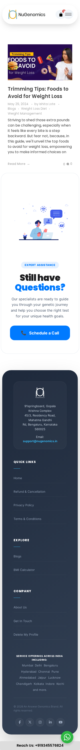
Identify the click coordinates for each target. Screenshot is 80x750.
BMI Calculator (24, 570)
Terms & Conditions (27, 519)
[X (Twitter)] (30, 722)
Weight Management (25, 113)
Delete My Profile (26, 634)
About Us (20, 607)
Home (18, 478)
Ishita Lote (47, 104)
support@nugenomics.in (40, 441)
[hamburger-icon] (68, 14)
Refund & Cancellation (29, 491)
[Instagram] (40, 722)
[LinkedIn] (50, 722)
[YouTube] (60, 722)
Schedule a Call (40, 333)
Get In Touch (23, 621)
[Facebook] (19, 722)
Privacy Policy (24, 505)
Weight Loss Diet (34, 108)
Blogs (12, 108)
